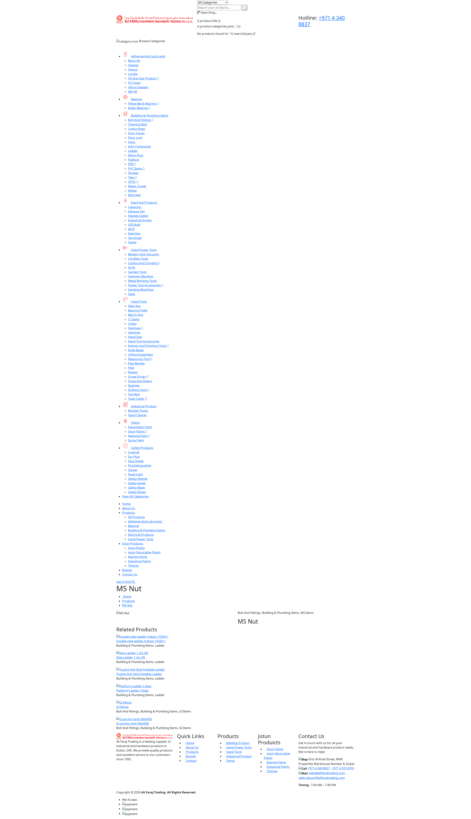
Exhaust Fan (136, 211)
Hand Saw (135, 337)
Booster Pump (138, 411)
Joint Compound (139, 146)
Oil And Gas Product (142, 78)
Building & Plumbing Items (149, 116)
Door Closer (136, 133)
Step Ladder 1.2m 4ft (130, 657)
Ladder (133, 151)
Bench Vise (135, 315)
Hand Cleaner (137, 415)
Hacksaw (134, 328)
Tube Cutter (136, 399)
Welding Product (238, 743)
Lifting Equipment (140, 355)
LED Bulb (134, 225)
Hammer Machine (140, 276)
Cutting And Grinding (143, 263)
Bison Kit (134, 61)
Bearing (136, 99)
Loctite (132, 74)
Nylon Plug (135, 155)
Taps (131, 177)
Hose (131, 142)
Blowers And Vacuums (143, 254)
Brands (127, 570)
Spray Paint (136, 440)
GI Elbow (122, 707)
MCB (131, 229)
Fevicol (132, 70)
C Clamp (133, 319)
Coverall (133, 452)
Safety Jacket (137, 483)
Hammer (134, 332)
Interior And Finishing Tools (147, 346)
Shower (133, 173)
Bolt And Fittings (140, 120)
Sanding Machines (141, 290)
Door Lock (135, 138)
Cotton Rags (136, 129)
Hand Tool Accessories (143, 341)
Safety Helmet (138, 479)
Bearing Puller (138, 310)
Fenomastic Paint (140, 427)
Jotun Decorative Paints (144, 552)
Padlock (133, 160)
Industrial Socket (140, 220)
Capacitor (134, 207)
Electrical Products (143, 203)
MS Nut (127, 605)
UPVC (132, 182)
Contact (191, 761)
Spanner (134, 385)
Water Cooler (137, 186)
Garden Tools (137, 272)
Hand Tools (138, 302)
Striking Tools (138, 390)
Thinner (133, 566)
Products (129, 513)
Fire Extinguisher (139, 466)
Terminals (135, 238)
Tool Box (134, 394)
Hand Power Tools (143, 250)
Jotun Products (133, 544)
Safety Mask (136, 488)
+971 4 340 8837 (319, 768)
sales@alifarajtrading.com (327, 773)
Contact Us (129, 574)
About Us (128, 508)
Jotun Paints (137, 431)
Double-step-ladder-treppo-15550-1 (141, 641)
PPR (131, 164)
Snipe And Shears (140, 381)
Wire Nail (134, 195)
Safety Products (141, 448)
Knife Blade (136, 350)
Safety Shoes (137, 492)
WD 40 (132, 92)
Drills (131, 268)
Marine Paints (137, 557)
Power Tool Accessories (145, 285)
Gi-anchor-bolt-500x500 (132, 723)
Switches (134, 233)
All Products (136, 517)
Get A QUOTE (126, 582)
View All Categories (135, 496)
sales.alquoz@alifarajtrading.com (321, 778)
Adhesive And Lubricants (147, 56)
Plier (131, 368)
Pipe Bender (136, 363)
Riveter (133, 372)
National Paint (138, 436)
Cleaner (133, 65)
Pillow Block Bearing (142, 104)
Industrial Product (143, 406)
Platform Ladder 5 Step (132, 691)
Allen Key (134, 306)
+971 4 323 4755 (343, 768)
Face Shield (136, 461)
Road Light (135, 474)
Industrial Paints (139, 561)
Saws (131, 294)
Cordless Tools (138, 259)
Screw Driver (137, 377)
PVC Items (135, 169)
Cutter (132, 324)
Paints (135, 423)
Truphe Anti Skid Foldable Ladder (139, 674)
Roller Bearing (138, 108)
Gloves (132, 470)
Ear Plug (134, 457)
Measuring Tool (139, 359)
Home (126, 504)
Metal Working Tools (142, 281)
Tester (132, 242)
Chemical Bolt (137, 124)
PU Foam (134, 83)
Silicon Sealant (138, 87)
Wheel (132, 191)
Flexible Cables (138, 216)
